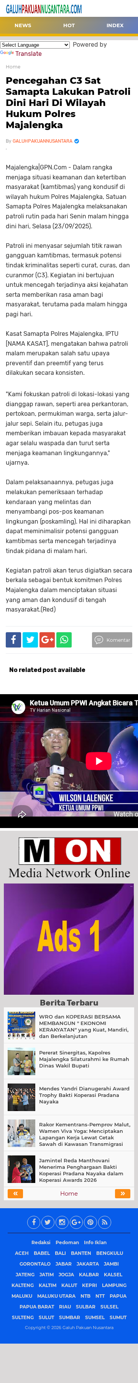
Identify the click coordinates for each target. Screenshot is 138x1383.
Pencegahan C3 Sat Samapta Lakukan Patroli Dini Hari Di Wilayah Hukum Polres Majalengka (68, 102)
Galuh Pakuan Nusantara (87, 1327)
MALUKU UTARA (56, 1296)
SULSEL (109, 1307)
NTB (85, 1296)
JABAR (64, 1264)
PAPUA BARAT (37, 1307)
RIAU (65, 1307)
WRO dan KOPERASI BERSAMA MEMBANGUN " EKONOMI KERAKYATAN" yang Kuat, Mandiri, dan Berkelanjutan (83, 1026)
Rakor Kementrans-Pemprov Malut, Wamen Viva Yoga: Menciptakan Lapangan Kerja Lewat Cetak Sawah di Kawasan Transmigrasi (84, 1134)
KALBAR (89, 1274)
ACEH (22, 1253)
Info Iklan (95, 1242)
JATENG (25, 1274)
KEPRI (89, 1285)
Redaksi (41, 1242)
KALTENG (23, 1285)
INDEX (115, 25)
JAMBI (111, 1264)
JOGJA (66, 1274)
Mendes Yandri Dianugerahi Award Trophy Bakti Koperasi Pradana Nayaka (84, 1095)
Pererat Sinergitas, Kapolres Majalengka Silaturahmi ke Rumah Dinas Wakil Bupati (84, 1059)
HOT (69, 25)
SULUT (46, 1317)
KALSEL (113, 1274)
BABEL (42, 1253)
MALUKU (22, 1296)
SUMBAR (69, 1317)
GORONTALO (35, 1264)
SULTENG (23, 1317)
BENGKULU (109, 1253)
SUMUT (118, 1317)
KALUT (69, 1285)
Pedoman (67, 1242)
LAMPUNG (114, 1285)
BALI (60, 1253)
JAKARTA (88, 1264)
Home (13, 67)
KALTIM (47, 1285)
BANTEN (81, 1253)
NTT (100, 1296)
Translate (28, 53)
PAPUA (118, 1296)
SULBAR (85, 1307)
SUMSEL (95, 1317)
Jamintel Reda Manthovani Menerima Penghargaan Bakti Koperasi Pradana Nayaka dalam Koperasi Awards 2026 (81, 1170)
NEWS (23, 25)
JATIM (46, 1274)
